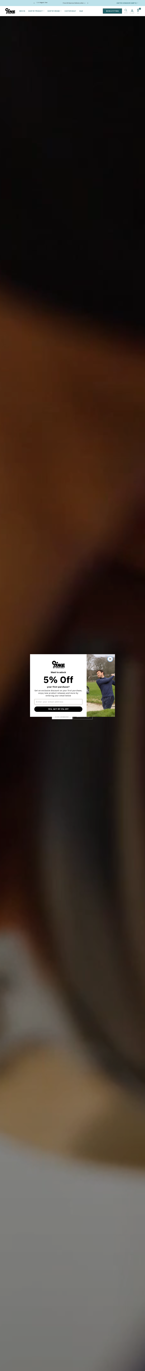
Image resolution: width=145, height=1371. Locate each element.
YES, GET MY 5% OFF (58, 709)
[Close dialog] (110, 659)
